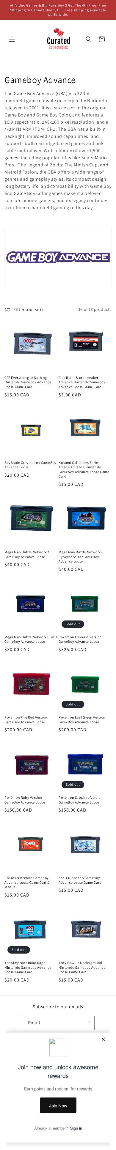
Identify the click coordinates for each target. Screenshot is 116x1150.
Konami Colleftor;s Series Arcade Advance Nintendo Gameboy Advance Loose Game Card (84, 469)
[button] (11, 39)
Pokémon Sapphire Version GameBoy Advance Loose (81, 799)
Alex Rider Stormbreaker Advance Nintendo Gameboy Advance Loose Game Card (82, 382)
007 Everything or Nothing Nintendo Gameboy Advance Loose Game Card (27, 382)
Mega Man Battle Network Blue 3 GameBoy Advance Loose (30, 639)
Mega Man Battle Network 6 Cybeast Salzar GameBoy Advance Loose (81, 556)
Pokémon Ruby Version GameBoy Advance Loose (24, 799)
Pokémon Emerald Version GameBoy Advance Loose (80, 639)
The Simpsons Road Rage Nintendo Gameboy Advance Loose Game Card (27, 967)
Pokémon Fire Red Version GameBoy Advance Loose (25, 719)
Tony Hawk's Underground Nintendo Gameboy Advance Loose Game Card (82, 967)
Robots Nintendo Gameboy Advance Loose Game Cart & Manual (27, 882)
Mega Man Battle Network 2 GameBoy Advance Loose (26, 554)
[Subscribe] (87, 1023)
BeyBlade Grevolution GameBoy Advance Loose (30, 465)
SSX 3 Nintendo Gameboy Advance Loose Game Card (80, 880)
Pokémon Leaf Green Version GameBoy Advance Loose (82, 719)
